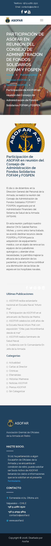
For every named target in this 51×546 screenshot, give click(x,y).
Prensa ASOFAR (17, 387)
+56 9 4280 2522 (30, 3)
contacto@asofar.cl (30, 7)
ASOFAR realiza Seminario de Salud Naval (23, 338)
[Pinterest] (35, 288)
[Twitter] (25, 12)
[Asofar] (14, 19)
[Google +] (39, 288)
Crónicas (13, 371)
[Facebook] (22, 12)
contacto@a (15, 515)
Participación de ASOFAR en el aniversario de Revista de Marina (23, 314)
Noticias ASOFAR (18, 383)
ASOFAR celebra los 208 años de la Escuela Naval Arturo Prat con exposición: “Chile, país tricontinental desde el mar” (25, 327)
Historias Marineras (19, 379)
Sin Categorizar (17, 391)
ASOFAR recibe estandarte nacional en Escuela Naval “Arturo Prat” (23, 304)
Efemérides (15, 375)
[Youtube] (29, 12)
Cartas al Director (18, 366)
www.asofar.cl (16, 520)
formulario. (14, 481)
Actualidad (14, 362)
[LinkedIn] (43, 288)
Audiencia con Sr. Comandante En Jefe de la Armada (25, 347)
